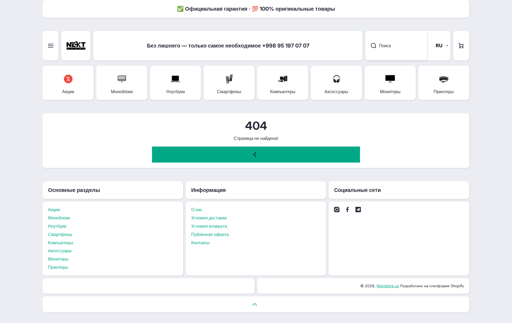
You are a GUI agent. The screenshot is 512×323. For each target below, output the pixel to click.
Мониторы (58, 259)
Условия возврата (209, 226)
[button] (461, 45)
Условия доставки (209, 217)
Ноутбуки (57, 226)
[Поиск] (370, 45)
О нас (196, 209)
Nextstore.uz (388, 285)
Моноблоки (59, 217)
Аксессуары (60, 250)
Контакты (200, 242)
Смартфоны (60, 234)
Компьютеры (60, 242)
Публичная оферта (210, 234)
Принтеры (58, 267)
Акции (54, 209)
